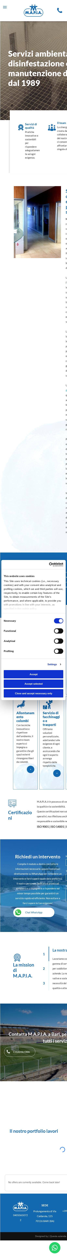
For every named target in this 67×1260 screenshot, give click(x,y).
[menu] (5, 7)
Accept (34, 674)
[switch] (58, 630)
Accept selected (34, 683)
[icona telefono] (59, 10)
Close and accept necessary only (33, 693)
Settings (52, 664)
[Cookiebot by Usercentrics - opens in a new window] (49, 564)
